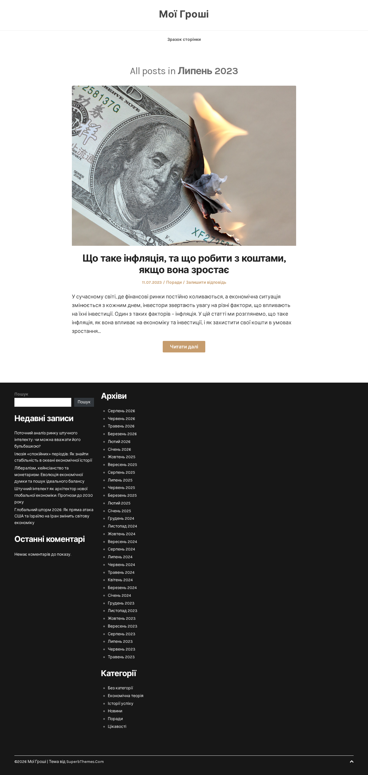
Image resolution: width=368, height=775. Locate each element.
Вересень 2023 (122, 626)
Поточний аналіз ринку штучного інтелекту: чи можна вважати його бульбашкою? (47, 440)
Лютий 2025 (119, 503)
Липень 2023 (120, 641)
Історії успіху (120, 703)
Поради (174, 282)
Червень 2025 (121, 487)
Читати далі (184, 347)
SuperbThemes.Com (85, 761)
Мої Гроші (184, 14)
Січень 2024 (119, 595)
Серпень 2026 (121, 410)
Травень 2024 (121, 572)
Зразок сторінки (184, 39)
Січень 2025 (119, 511)
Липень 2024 (120, 557)
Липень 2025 (120, 480)
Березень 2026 (122, 433)
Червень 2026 (121, 418)
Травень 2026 (121, 426)
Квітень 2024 (120, 580)
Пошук (21, 394)
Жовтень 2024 (121, 534)
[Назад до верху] (352, 762)
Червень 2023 (121, 649)
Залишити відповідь (206, 282)
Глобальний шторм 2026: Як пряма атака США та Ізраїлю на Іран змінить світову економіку (53, 516)
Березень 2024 (122, 587)
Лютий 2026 (119, 441)
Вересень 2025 (122, 464)
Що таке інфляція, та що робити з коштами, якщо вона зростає (184, 264)
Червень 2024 (121, 564)
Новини (115, 711)
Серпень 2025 (121, 472)
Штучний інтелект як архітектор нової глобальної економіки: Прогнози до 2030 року (53, 495)
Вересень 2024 (122, 541)
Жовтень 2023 (122, 618)
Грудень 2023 (121, 603)
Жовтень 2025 (121, 456)
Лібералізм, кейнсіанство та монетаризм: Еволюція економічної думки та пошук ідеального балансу (49, 475)
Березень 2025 (122, 495)
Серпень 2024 (121, 549)
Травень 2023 (121, 657)
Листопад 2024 (122, 526)
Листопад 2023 (122, 610)
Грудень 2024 (121, 518)
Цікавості (117, 726)
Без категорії (120, 688)
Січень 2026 (119, 449)
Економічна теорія (125, 695)
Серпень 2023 (121, 634)
